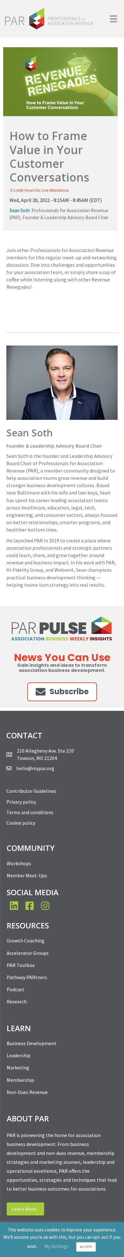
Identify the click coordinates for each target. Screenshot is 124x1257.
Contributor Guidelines (31, 791)
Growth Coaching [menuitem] (26, 940)
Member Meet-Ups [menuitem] (27, 875)
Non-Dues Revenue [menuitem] (27, 1092)
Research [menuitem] (17, 1001)
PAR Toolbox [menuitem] (21, 965)
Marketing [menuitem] (18, 1067)
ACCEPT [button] (86, 1247)
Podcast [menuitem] (15, 989)
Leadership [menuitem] (19, 1055)
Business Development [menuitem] (32, 1043)
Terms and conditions (29, 812)
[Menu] (113, 19)
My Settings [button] (56, 1246)
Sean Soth (20, 210)
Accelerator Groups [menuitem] (28, 953)
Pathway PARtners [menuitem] (27, 977)
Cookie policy (20, 823)
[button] (62, 691)
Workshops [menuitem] (19, 863)
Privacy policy (21, 802)
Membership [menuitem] (20, 1080)
